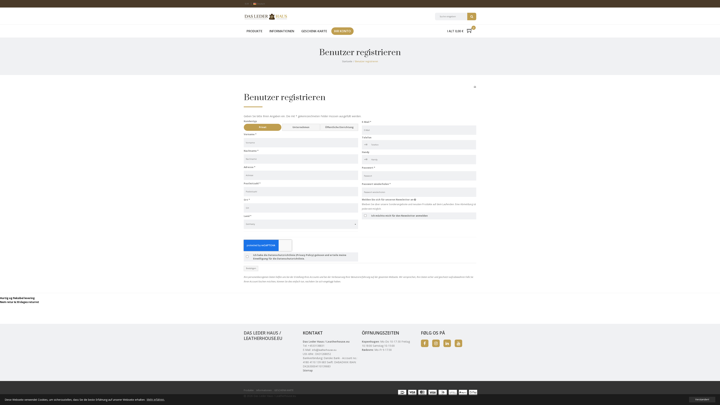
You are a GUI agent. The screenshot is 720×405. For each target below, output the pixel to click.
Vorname (250, 134)
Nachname (251, 150)
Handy (365, 152)
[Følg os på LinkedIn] (447, 343)
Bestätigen (251, 268)
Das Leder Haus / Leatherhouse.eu (263, 335)
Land (247, 216)
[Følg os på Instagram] (436, 343)
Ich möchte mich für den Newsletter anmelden (399, 215)
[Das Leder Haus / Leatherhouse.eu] (266, 16)
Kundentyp (250, 121)
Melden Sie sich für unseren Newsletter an (402, 199)
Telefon (366, 137)
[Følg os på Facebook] (424, 343)
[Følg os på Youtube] (458, 343)
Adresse (249, 167)
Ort (247, 199)
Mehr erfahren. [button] (156, 399)
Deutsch (260, 3)
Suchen (471, 16)
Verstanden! (702, 399)
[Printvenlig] (474, 86)
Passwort (368, 167)
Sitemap (308, 370)
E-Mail (366, 122)
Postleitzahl (252, 183)
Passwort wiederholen (376, 184)
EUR (247, 3)
